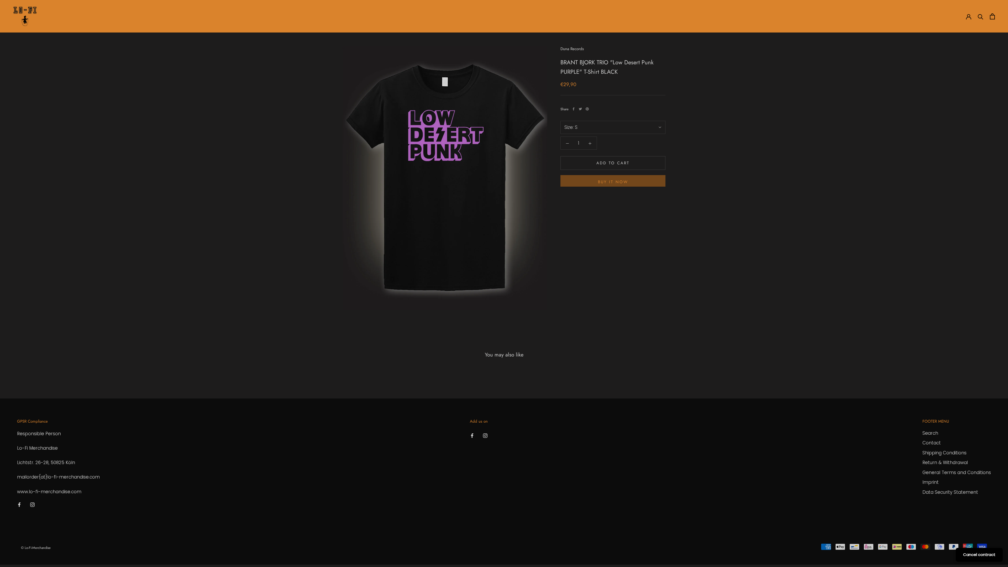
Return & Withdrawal (945, 462)
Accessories (102, 16)
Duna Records (572, 49)
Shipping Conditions (944, 453)
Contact (931, 443)
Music (128, 16)
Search (930, 433)
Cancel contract (979, 554)
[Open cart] (992, 16)
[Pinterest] (587, 109)
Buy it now (613, 182)
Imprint (930, 482)
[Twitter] (580, 109)
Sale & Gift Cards (158, 16)
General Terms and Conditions (956, 472)
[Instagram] (32, 504)
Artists (52, 16)
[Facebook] (573, 109)
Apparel (74, 16)
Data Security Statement (950, 492)
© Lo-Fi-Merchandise (36, 547)
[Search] (980, 16)
